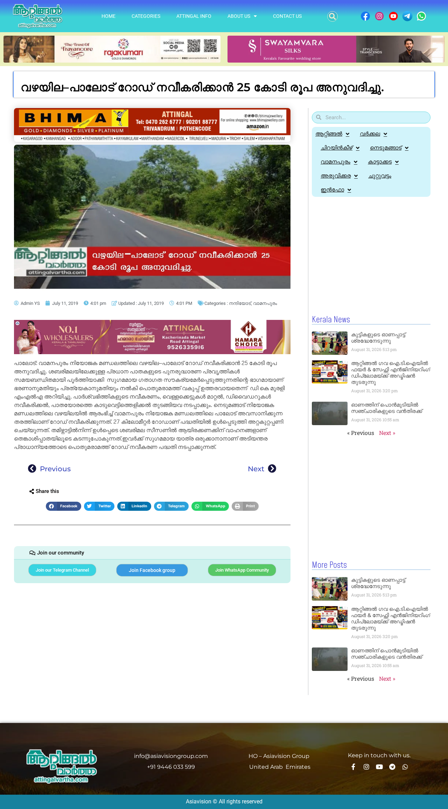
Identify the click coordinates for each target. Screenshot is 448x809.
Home (108, 16)
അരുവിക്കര (336, 175)
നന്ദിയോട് (240, 303)
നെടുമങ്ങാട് (385, 147)
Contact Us (287, 16)
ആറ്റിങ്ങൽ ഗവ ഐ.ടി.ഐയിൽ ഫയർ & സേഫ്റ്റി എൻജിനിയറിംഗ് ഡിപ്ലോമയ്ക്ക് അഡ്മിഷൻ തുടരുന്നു (390, 372)
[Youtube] (379, 767)
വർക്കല (370, 133)
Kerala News (331, 320)
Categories (146, 16)
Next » (387, 432)
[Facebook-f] (353, 767)
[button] (332, 16)
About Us (238, 16)
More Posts (329, 565)
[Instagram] (366, 767)
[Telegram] (392, 767)
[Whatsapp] (405, 767)
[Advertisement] (371, 256)
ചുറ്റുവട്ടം (379, 175)
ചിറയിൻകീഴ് (336, 147)
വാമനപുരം (265, 303)
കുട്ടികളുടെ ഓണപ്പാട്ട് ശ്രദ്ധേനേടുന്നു (378, 337)
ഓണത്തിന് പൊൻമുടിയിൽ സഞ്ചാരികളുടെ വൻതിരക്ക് (386, 407)
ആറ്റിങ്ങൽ (328, 133)
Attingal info (193, 16)
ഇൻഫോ (332, 189)
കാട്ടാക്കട (380, 161)
